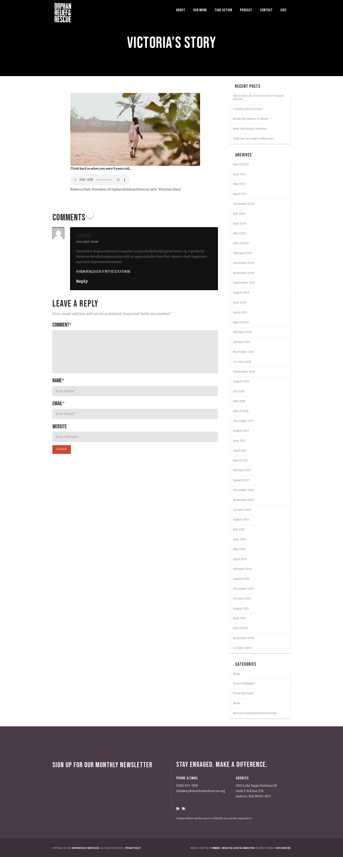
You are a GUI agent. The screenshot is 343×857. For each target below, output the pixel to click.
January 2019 (241, 342)
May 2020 (239, 233)
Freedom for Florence (248, 109)
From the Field (243, 693)
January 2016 (241, 579)
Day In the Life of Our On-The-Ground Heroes (258, 97)
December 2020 (243, 204)
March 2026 (241, 164)
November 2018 (243, 352)
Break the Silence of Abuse (250, 119)
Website (59, 426)
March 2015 (240, 628)
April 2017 (240, 450)
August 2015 (241, 608)
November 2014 (243, 638)
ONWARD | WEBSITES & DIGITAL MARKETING (233, 848)
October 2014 (242, 648)
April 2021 (240, 194)
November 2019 (243, 273)
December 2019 (243, 263)
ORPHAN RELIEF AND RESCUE (85, 848)
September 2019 (244, 282)
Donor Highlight (244, 683)
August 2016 (241, 519)
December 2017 (243, 421)
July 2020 (239, 213)
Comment (61, 325)
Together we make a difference (253, 138)
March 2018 (241, 411)
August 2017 (241, 430)
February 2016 (242, 569)
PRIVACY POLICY (133, 848)
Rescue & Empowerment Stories (255, 713)
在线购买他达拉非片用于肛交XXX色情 (103, 271)
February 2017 (242, 470)
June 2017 (239, 440)
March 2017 (241, 460)
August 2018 (241, 381)
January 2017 (241, 480)
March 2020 (241, 243)
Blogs (236, 673)
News (236, 703)
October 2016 (242, 510)
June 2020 (239, 223)
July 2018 (239, 391)
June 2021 (239, 174)
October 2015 (242, 598)
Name (58, 380)
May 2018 (239, 401)
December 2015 (243, 588)
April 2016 (240, 559)
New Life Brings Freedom (250, 128)
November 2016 (243, 500)
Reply (82, 281)
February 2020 (242, 253)
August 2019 (241, 292)
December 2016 (243, 490)
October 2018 (242, 361)
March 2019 (241, 322)
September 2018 (244, 371)
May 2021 (239, 184)
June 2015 (239, 618)
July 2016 (239, 529)
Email (58, 403)
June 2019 (239, 302)
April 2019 (240, 312)
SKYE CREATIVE (283, 848)
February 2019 (242, 332)
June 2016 (239, 539)
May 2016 (239, 549)
